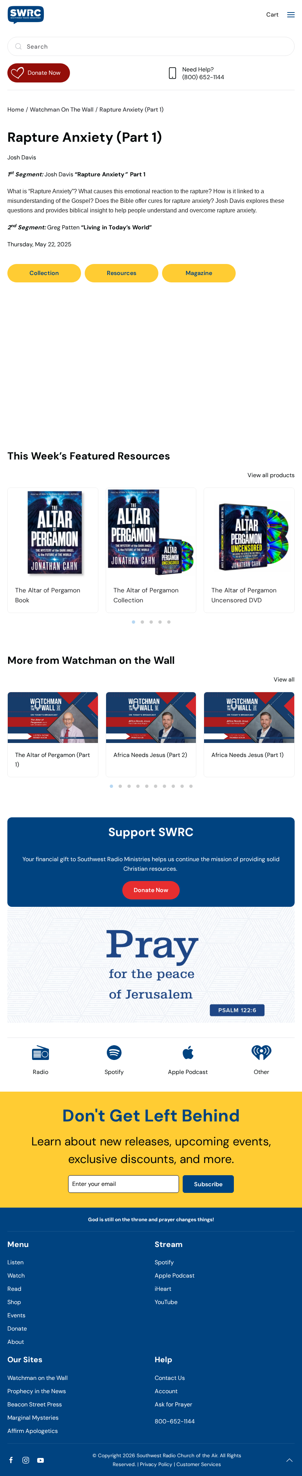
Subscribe (208, 1184)
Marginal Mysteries (33, 1418)
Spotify (164, 1262)
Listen (15, 1262)
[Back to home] (25, 14)
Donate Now (151, 890)
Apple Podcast (174, 1275)
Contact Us (170, 1378)
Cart (272, 14)
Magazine (199, 273)
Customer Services (198, 1464)
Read (14, 1289)
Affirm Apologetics (32, 1431)
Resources (121, 273)
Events (16, 1315)
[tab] (133, 622)
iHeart (163, 1289)
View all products (271, 475)
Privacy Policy (156, 1464)
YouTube (166, 1302)
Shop (14, 1302)
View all (284, 679)
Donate (17, 1328)
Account (166, 1391)
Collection (44, 273)
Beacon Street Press (34, 1404)
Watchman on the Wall (37, 1378)
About (15, 1342)
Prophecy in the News (36, 1391)
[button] (291, 14)
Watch (16, 1275)
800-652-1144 (175, 1421)
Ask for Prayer (173, 1404)
